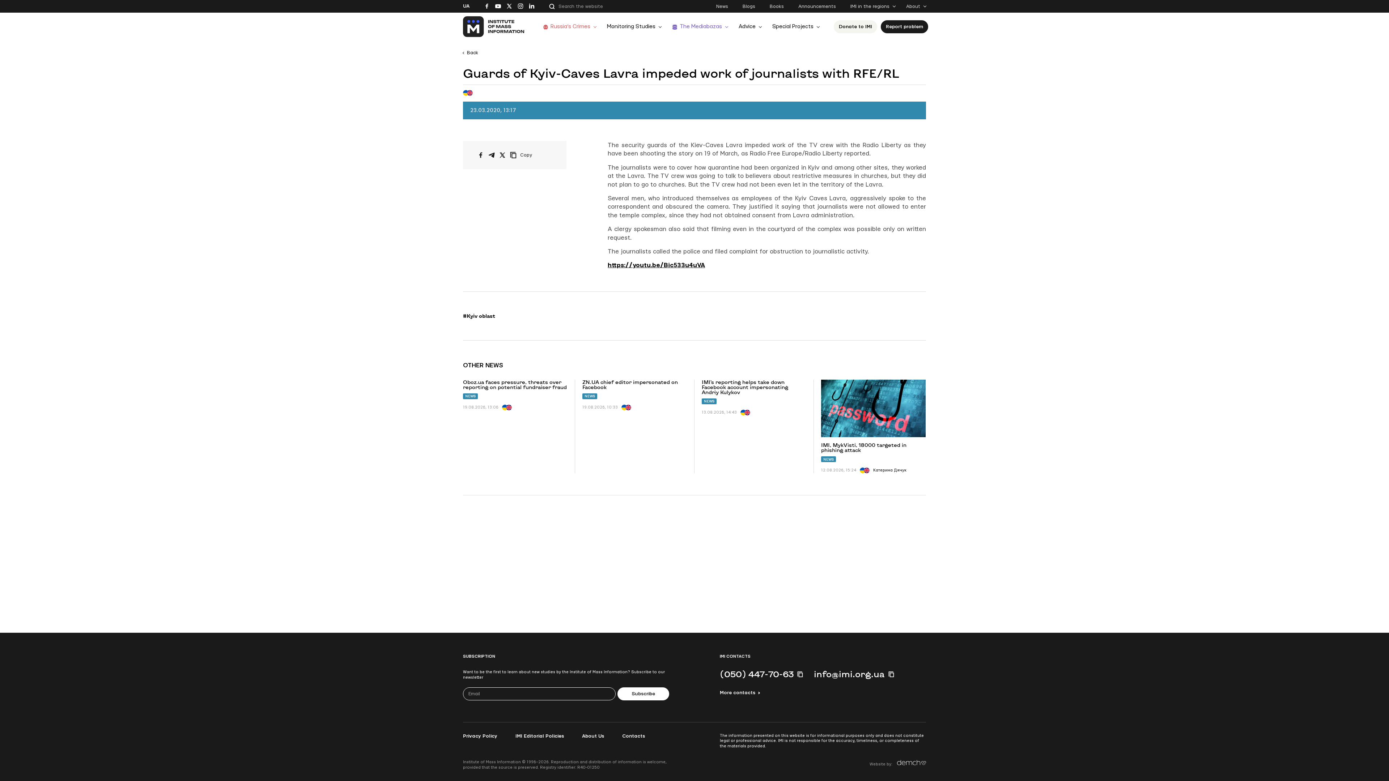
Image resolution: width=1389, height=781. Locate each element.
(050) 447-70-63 (757, 674)
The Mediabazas (701, 26)
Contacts (633, 736)
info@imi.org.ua (849, 674)
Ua (466, 6)
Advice (747, 26)
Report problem (904, 26)
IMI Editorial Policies (539, 736)
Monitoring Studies (631, 26)
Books (777, 6)
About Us (593, 736)
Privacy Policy (480, 736)
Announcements (817, 6)
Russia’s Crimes (570, 26)
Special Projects (793, 26)
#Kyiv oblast (479, 316)
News (722, 6)
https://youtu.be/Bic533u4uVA (656, 265)
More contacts (737, 692)
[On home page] (494, 26)
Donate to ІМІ (855, 26)
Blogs (749, 6)
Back (472, 52)
